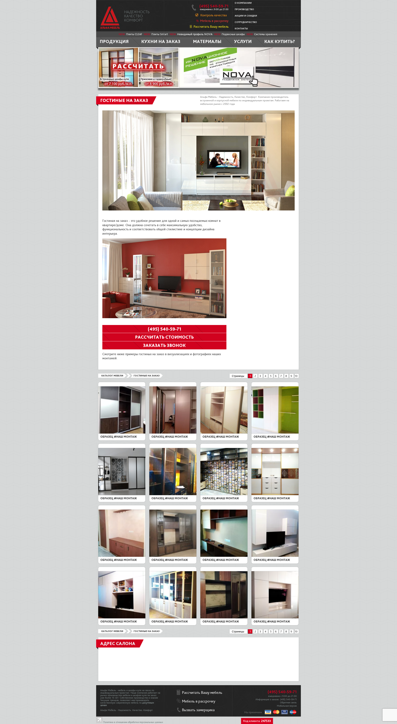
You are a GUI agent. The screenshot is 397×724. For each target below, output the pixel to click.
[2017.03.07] (275, 494)
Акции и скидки (246, 15)
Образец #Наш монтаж (118, 436)
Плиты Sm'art (159, 34)
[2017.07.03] (224, 433)
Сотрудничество (246, 22)
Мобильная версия (287, 706)
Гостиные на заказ (147, 375)
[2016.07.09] (172, 617)
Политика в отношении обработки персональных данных (133, 722)
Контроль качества (213, 15)
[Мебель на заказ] (110, 18)
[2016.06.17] (224, 617)
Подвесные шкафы (233, 34)
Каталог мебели (112, 375)
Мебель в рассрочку (214, 21)
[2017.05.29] (121, 494)
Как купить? (279, 41)
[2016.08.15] (121, 617)
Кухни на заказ (160, 41)
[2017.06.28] (275, 433)
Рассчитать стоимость (164, 337)
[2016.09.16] (275, 556)
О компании (243, 3)
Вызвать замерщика (198, 710)
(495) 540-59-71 (213, 6)
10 (296, 376)
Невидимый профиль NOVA (194, 34)
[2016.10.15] (224, 556)
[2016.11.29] (172, 556)
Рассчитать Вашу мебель (211, 27)
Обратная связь (288, 702)
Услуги (243, 41)
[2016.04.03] (275, 617)
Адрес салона (117, 643)
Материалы (207, 41)
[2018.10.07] (121, 433)
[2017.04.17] (172, 494)
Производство (244, 9)
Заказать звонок (164, 345)
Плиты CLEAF (134, 34)
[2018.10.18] (172, 433)
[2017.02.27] (121, 556)
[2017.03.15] (224, 494)
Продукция (114, 41)
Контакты (241, 28)
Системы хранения (265, 34)
